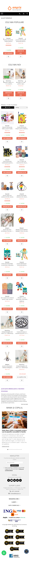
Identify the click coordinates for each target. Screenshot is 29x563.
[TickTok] (17, 480)
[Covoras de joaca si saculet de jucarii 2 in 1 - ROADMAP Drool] (21, 322)
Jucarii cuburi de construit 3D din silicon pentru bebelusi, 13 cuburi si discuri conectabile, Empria (7, 196)
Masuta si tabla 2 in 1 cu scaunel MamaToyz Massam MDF (8, 83)
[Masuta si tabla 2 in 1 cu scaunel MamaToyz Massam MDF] (8, 74)
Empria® (8, 38)
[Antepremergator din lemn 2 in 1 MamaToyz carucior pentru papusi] (7, 322)
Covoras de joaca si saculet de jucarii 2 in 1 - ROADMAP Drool (21, 332)
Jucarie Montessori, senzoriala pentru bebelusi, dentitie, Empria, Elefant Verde (21, 40)
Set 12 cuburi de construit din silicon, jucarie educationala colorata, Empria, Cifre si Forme (21, 162)
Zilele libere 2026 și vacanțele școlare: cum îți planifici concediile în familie (14, 431)
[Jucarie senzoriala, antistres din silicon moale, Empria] (21, 185)
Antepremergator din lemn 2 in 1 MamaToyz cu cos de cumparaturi (22, 366)
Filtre (8, 107)
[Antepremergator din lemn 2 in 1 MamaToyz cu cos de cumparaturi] (21, 356)
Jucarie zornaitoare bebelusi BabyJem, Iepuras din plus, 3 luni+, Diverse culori (7, 366)
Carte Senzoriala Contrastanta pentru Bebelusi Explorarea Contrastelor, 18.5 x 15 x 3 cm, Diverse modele (7, 162)
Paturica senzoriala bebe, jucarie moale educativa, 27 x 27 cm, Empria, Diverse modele (7, 127)
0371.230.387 (15, 491)
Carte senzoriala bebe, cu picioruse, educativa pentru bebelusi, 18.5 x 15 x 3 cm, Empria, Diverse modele (7, 264)
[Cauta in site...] (27, 13)
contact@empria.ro (15, 493)
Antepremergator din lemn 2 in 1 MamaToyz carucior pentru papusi (7, 332)
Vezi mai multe (24, 404)
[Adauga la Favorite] (8, 56)
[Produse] (2, 14)
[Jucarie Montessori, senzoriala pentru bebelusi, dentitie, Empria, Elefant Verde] (20, 31)
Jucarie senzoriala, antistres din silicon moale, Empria (22, 196)
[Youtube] (11, 480)
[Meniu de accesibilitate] (26, 551)
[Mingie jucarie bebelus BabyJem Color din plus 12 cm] (21, 220)
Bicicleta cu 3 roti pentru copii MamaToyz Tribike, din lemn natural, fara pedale (21, 83)
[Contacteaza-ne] (19, 13)
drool (21, 330)
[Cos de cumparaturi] (23, 13)
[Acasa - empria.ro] (14, 8)
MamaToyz (8, 81)
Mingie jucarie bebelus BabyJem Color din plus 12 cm (22, 230)
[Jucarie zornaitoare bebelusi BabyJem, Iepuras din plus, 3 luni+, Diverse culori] (7, 356)
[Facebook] (8, 480)
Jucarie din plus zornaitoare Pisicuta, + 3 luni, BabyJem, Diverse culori (7, 230)
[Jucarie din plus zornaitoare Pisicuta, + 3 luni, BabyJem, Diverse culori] (7, 220)
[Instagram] (20, 480)
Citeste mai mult (5, 446)
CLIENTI (14, 502)
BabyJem (7, 228)
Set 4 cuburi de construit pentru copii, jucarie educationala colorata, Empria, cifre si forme (7, 298)
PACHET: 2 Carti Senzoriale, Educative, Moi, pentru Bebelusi (21, 298)
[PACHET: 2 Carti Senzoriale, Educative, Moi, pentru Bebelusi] (21, 288)
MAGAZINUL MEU (14, 499)
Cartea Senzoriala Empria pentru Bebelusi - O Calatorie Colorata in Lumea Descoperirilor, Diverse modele (8, 40)
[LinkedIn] (14, 480)
